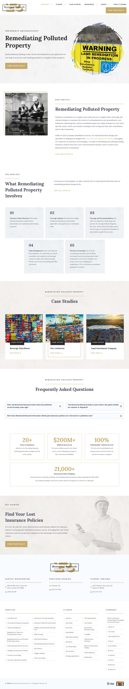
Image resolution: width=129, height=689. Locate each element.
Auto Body (69, 623)
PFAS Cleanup (38, 634)
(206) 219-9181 (11, 592)
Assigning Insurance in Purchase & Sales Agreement (17, 640)
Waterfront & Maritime (88, 640)
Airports (68, 618)
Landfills (87, 634)
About (104, 4)
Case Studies (75, 4)
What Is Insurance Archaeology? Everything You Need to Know (115, 620)
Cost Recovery (12, 618)
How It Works (120, 4)
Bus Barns (69, 642)
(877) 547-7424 (97, 592)
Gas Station (88, 623)
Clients (59, 4)
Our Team (111, 632)
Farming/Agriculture (72, 656)
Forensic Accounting (14, 655)
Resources (89, 4)
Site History (38, 648)
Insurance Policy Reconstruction (45, 623)
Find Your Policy (116, 10)
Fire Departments (90, 618)
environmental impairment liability (99, 139)
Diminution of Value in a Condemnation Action (15, 633)
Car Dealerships (71, 646)
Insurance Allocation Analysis (17, 660)
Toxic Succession (40, 658)
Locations (111, 655)
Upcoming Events (114, 636)
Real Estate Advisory (41, 639)
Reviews (110, 650)
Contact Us (111, 669)
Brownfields (70, 632)
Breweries (69, 628)
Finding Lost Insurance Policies (17, 650)
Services (45, 4)
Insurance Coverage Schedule (44, 618)
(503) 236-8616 (56, 589)
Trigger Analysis (39, 653)
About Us (111, 627)
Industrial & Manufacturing (89, 629)
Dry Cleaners (70, 651)
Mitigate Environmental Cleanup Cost (44, 629)
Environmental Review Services (17, 646)
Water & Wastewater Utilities (91, 647)
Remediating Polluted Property (44, 644)
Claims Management (14, 628)
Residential (88, 657)
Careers (110, 641)
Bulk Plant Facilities (72, 637)
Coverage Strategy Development (18, 623)
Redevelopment (90, 652)
